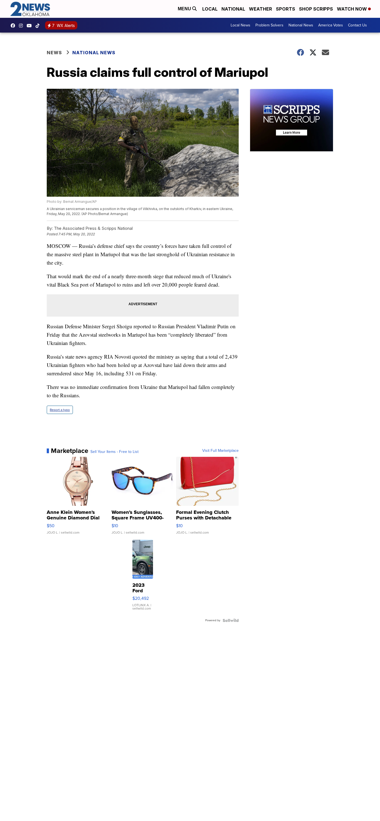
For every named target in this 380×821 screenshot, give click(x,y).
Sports (285, 9)
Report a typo (60, 409)
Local (210, 9)
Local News (240, 25)
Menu (185, 8)
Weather (260, 9)
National (233, 9)
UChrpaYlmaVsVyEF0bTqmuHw (30, 25)
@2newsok (39, 25)
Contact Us (357, 25)
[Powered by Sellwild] (231, 620)
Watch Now (352, 9)
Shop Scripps (316, 9)
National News (300, 25)
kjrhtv (14, 25)
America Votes (330, 25)
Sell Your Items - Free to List (114, 452)
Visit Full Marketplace (220, 451)
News (54, 52)
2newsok (22, 25)
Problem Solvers (269, 25)
